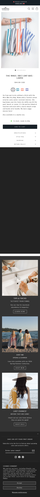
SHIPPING (20, 140)
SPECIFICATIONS (20, 132)
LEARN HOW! (20, 311)
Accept (19, 483)
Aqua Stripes (18, 90)
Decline (19, 487)
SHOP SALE (20, 424)
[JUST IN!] (20, 334)
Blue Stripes (27, 90)
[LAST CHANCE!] (20, 391)
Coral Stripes (22, 90)
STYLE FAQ (20, 136)
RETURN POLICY (20, 144)
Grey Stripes (13, 90)
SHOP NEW (20, 368)
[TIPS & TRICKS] (20, 278)
